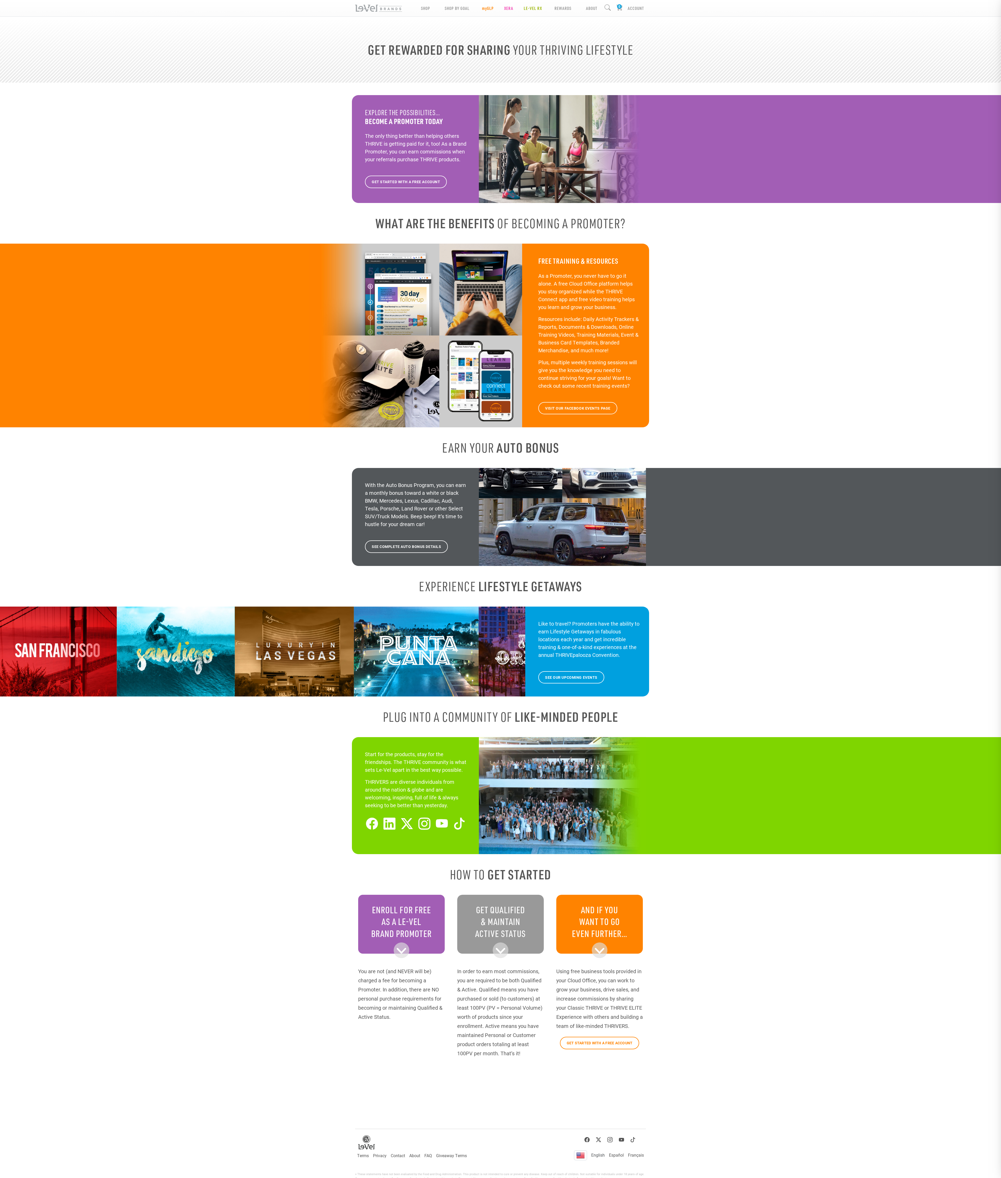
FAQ (428, 1155)
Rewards (562, 8)
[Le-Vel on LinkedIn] (389, 823)
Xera (508, 8)
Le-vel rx (533, 8)
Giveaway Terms (451, 1155)
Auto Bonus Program (410, 485)
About (414, 1155)
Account (636, 8)
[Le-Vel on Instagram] (424, 823)
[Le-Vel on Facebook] (372, 823)
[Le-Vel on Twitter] (407, 823)
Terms (363, 1155)
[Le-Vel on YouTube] (442, 823)
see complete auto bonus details (406, 546)
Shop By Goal (457, 8)
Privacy (380, 1155)
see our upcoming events (571, 677)
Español (616, 1155)
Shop (425, 8)
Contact (398, 1155)
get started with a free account (406, 181)
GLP (488, 8)
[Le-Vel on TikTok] (459, 823)
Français (636, 1155)
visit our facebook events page (578, 408)
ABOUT (591, 8)
